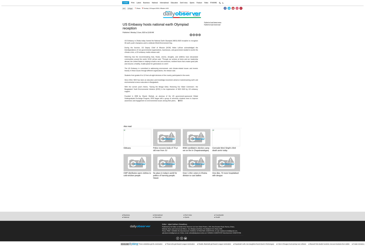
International (164, 3)
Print (132, 3)
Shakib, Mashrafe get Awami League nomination (208, 244)
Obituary (127, 148)
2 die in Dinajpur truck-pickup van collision (285, 244)
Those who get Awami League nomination (174, 244)
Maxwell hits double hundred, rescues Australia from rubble (323, 244)
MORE (214, 3)
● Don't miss (187, 215)
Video (206, 3)
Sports (192, 3)
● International (158, 215)
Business (146, 3)
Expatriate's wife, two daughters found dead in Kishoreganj (247, 244)
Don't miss (184, 3)
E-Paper (130, 8)
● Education (157, 217)
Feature (199, 3)
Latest (139, 3)
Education (174, 3)
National (155, 3)
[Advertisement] (181, 195)
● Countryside (219, 215)
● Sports (186, 217)
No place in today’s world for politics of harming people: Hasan (165, 175)
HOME (125, 3)
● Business (126, 215)
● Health (217, 217)
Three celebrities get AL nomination (144, 244)
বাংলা (124, 8)
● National (125, 217)
